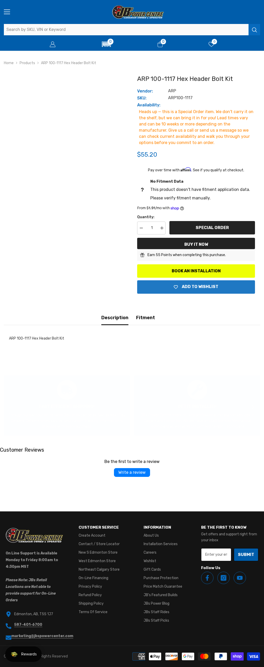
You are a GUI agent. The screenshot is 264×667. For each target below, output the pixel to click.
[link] (67, 405)
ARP (172, 90)
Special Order (212, 227)
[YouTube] (240, 578)
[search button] (254, 29)
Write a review (132, 472)
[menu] (7, 12)
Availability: (148, 105)
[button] (106, 44)
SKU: (141, 98)
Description (114, 317)
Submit (246, 554)
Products (27, 63)
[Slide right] (252, 407)
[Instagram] (223, 578)
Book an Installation (196, 270)
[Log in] (52, 44)
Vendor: (145, 91)
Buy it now (196, 244)
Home (9, 63)
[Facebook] (207, 578)
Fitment (145, 317)
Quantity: (145, 217)
